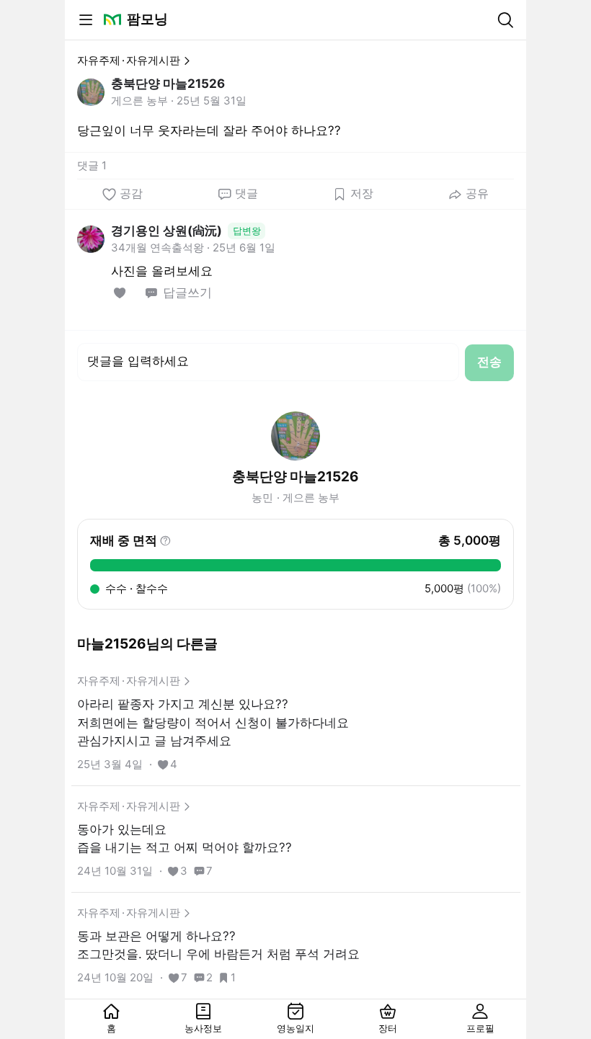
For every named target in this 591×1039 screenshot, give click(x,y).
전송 (489, 361)
